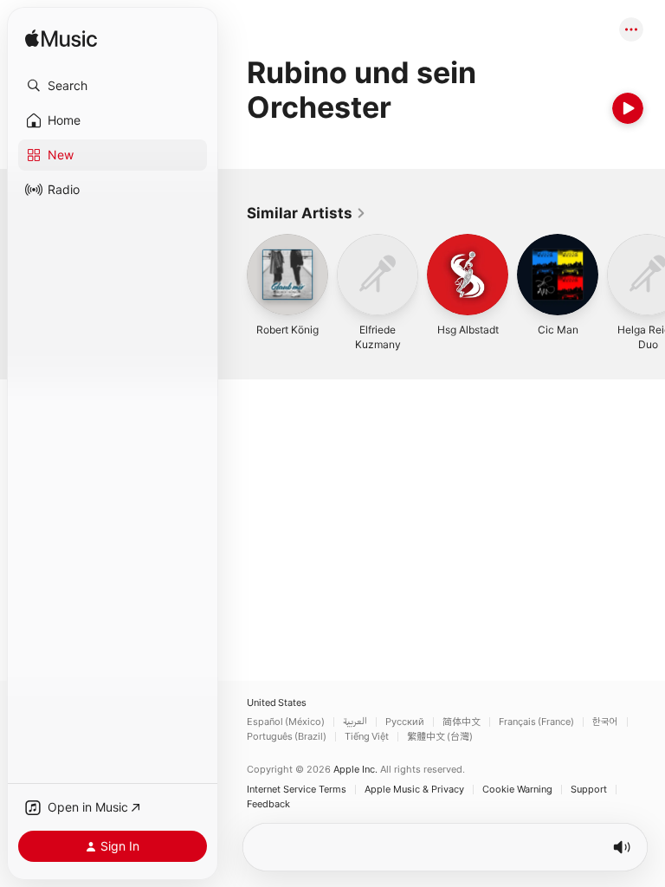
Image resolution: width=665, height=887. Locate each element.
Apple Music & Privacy (414, 789)
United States (277, 703)
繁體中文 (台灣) (440, 736)
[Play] (627, 108)
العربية (355, 722)
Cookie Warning (517, 789)
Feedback (268, 804)
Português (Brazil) (286, 736)
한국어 (605, 722)
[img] (61, 39)
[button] (112, 85)
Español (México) (286, 722)
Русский (404, 722)
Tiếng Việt (367, 736)
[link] (306, 213)
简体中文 (461, 722)
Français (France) (536, 722)
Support (589, 789)
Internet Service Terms (296, 789)
